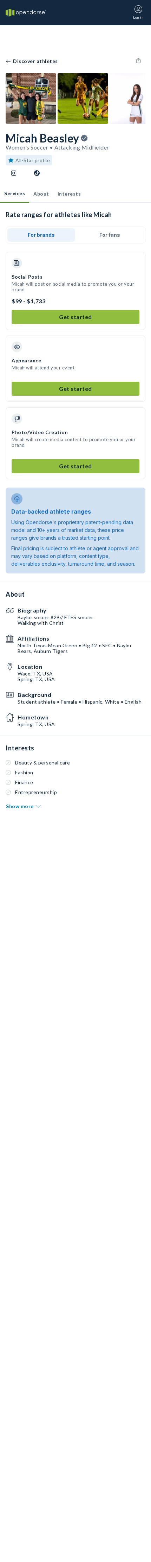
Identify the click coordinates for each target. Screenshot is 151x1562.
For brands (41, 235)
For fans (109, 235)
